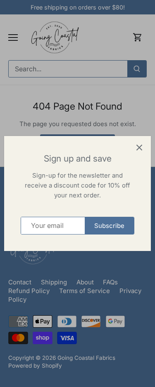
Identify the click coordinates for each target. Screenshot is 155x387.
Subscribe (109, 226)
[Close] (139, 147)
